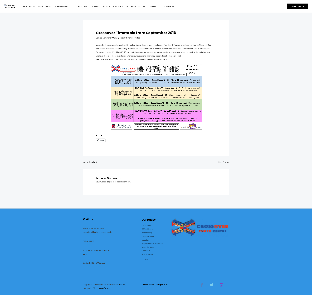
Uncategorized (118, 38)
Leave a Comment (103, 38)
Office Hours (44, 6)
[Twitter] (211, 285)
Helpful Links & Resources (115, 6)
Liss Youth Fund (80, 6)
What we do (29, 6)
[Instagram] (221, 285)
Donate (144, 259)
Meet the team (138, 6)
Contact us (154, 6)
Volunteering (61, 6)
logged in (110, 182)
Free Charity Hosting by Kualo (156, 284)
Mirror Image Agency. (101, 288)
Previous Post (90, 162)
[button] (297, 6)
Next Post (223, 162)
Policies (122, 284)
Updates (95, 6)
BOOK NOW (169, 6)
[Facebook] (202, 285)
